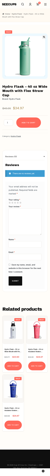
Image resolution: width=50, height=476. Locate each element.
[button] (44, 37)
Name (12, 239)
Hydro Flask (17, 14)
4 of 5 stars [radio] (18, 203)
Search (25, 472)
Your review (15, 206)
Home (7, 14)
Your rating (14, 200)
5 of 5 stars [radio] (20, 203)
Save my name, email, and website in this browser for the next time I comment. (25, 268)
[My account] (30, 4)
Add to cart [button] (13, 366)
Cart (38, 470)
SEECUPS (9, 4)
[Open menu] (45, 4)
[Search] (23, 4)
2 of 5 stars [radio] (12, 203)
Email (12, 252)
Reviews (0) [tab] (11, 156)
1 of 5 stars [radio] (10, 203)
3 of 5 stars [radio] (15, 203)
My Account (8, 472)
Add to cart (29, 123)
